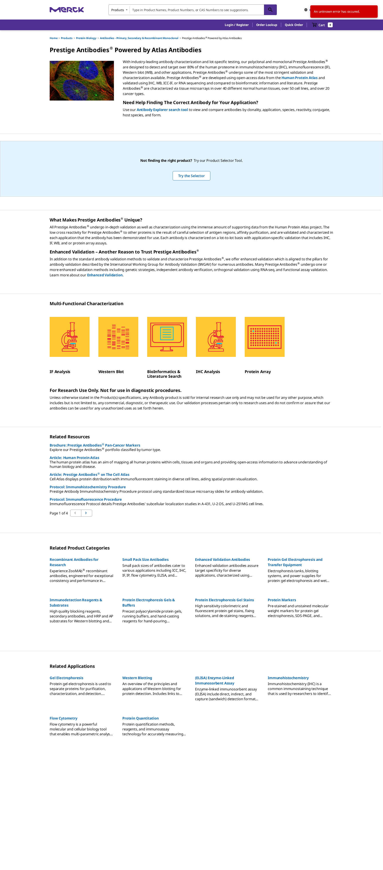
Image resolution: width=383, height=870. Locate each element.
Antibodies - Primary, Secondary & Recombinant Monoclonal (139, 38)
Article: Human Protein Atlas (74, 457)
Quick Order (294, 25)
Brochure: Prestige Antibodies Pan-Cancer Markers (95, 445)
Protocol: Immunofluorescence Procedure (86, 499)
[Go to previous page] (86, 513)
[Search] (270, 9)
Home (53, 38)
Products (66, 38)
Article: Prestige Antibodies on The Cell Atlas (89, 474)
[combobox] (192, 9)
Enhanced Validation (105, 275)
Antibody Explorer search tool (162, 109)
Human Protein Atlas (299, 77)
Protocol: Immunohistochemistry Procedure (88, 487)
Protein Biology (86, 38)
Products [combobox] (117, 10)
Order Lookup (266, 25)
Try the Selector (191, 175)
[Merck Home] (67, 9)
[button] (236, 25)
